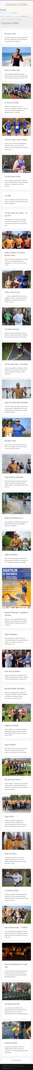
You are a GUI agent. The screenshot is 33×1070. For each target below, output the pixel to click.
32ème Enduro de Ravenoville (14, 477)
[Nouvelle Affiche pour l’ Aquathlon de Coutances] (16, 588)
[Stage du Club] (16, 804)
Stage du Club (9, 816)
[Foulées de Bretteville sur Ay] (16, 503)
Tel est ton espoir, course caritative (16, 139)
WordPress (12, 1068)
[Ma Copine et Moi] (16, 427)
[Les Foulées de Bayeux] (16, 878)
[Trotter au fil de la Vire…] (16, 279)
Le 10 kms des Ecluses (12, 102)
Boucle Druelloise (10, 744)
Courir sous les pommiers (13, 671)
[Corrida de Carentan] (16, 1030)
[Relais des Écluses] (16, 841)
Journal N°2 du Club (5, 13)
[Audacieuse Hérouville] (16, 713)
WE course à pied (10, 33)
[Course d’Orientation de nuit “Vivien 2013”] (16, 952)
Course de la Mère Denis (12, 70)
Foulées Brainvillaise (11, 554)
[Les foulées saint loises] (16, 316)
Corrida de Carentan (11, 1043)
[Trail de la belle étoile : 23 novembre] (16, 351)
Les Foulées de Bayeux (12, 890)
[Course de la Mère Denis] (16, 56)
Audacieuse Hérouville (12, 725)
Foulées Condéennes (11, 634)
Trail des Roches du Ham (12, 176)
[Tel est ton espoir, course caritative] (16, 127)
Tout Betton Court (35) (12, 1004)
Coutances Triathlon (16, 4)
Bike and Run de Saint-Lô (13, 779)
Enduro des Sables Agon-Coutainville (16, 402)
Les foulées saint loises (12, 329)
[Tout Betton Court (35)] (16, 991)
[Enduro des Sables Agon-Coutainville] (16, 389)
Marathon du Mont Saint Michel (14, 688)
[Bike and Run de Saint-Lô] (16, 767)
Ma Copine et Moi (10, 441)
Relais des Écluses (10, 853)
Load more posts (16, 1060)
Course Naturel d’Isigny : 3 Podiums (16, 927)
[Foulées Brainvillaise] (16, 541)
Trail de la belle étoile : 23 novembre (16, 364)
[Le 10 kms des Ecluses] (16, 91)
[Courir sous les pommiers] (16, 658)
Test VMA (8, 195)
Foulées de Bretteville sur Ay (14, 518)
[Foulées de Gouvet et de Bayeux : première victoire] (16, 240)
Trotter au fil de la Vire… (12, 292)
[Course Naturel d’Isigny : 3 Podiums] (16, 915)
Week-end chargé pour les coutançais (10, 16)
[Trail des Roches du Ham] (16, 164)
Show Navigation (26, 16)
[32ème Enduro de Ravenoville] (16, 463)
